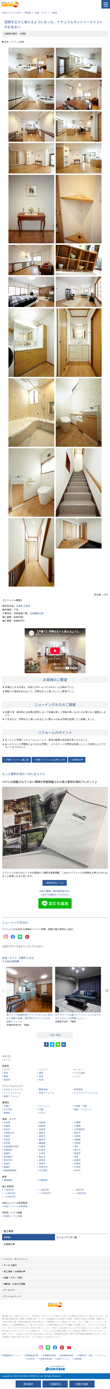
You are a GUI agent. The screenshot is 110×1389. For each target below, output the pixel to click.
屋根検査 (8, 1180)
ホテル (42, 1113)
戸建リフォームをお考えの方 (50, 759)
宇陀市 (7, 1139)
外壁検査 (43, 1180)
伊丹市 (77, 1170)
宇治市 (77, 1167)
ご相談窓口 (55, 1384)
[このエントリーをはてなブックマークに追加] (63, 1044)
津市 (76, 1156)
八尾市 (42, 1153)
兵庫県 (77, 1126)
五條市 (7, 1136)
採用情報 (77, 1359)
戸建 (16, 609)
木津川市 (43, 1167)
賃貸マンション (63, 1359)
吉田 (105, 594)
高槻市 (7, 1153)
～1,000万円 (9, 1193)
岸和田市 (8, 1150)
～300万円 (9, 1190)
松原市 (42, 1150)
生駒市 (42, 1129)
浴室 (41, 1076)
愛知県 (42, 1126)
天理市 (77, 1136)
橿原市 (42, 1133)
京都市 (26, 606)
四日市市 (8, 1160)
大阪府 (42, 1122)
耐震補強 (78, 1089)
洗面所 (7, 1079)
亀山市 (42, 1156)
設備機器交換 (37, 613)
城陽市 (7, 1167)
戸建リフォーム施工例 (17, 759)
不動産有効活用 (45, 1359)
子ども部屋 (79, 1073)
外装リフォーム (46, 1093)
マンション (44, 1106)
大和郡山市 (9, 1133)
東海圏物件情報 (66, 1355)
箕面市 (77, 1153)
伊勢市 (42, 1160)
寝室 (41, 1073)
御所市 (42, 1139)
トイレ (77, 1076)
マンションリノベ (12, 1296)
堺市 (76, 1146)
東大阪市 (8, 1156)
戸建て (7, 1106)
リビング (43, 1069)
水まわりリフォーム (13, 1089)
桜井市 (77, 1133)
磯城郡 (42, 1143)
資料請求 (28, 1384)
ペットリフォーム (12, 1093)
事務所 (7, 1113)
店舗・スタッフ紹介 (13, 1277)
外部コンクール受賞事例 (15, 1206)
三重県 (77, 1122)
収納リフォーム (11, 1096)
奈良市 (7, 1129)
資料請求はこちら (55, 883)
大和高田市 (79, 1129)
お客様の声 (77, 759)
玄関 (41, 1079)
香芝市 (42, 1136)
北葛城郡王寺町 (11, 1146)
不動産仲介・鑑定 (85, 1355)
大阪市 (42, 1146)
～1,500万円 (45, 1193)
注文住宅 (8, 1109)
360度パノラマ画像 (13, 1216)
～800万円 (79, 1190)
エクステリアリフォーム (86, 1093)
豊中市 (77, 1150)
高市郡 (7, 1143)
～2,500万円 (9, 1196)
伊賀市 (42, 1163)
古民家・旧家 (80, 1106)
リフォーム (101, 1355)
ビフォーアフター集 (66, 1237)
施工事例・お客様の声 (14, 1271)
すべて (7, 1059)
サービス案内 (10, 1265)
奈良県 (7, 1122)
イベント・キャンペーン (15, 1258)
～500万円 (44, 1190)
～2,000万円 (80, 1193)
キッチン (78, 1069)
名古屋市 (43, 1170)
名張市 (7, 1163)
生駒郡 (77, 1139)
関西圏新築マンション (11, 1355)
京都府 (19, 606)
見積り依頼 (82, 1384)
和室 (6, 1073)
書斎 (6, 1076)
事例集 (7, 1237)
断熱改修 (43, 1089)
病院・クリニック (82, 1109)
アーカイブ (9, 1289)
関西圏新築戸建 (31, 1355)
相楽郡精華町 (10, 1170)
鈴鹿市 (77, 1160)
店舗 (41, 1109)
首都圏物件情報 (49, 1355)
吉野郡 (77, 1143)
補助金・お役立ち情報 (14, 1283)
